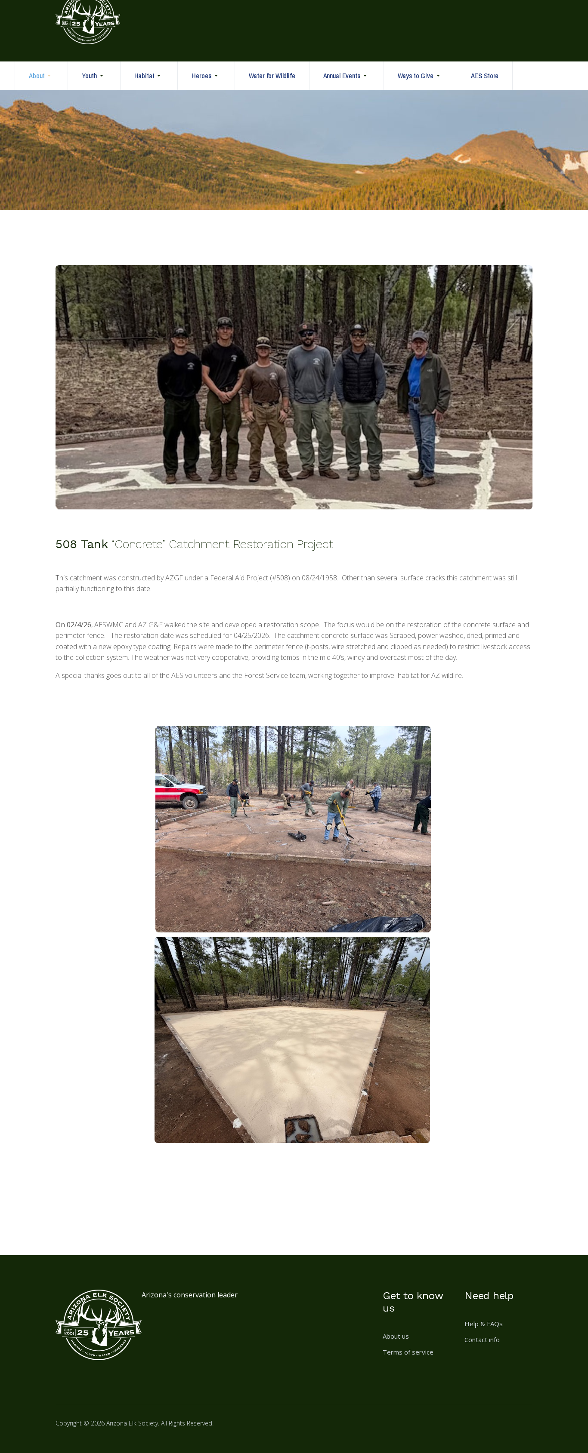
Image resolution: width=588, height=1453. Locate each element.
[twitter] (434, 1429)
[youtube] (455, 1429)
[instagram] (413, 1429)
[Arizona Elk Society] (88, 30)
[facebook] (393, 1429)
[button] (41, 75)
